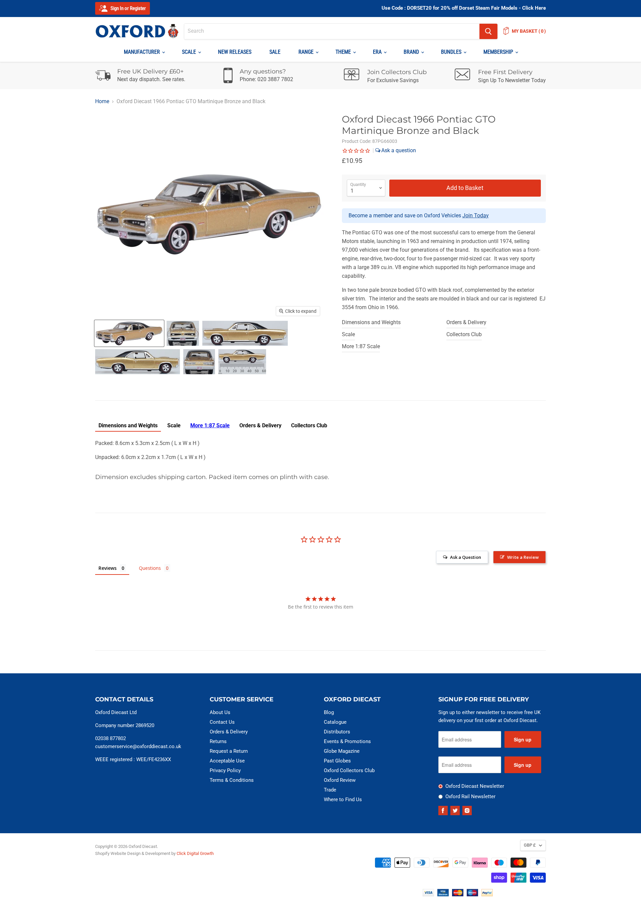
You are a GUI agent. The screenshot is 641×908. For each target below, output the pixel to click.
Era (378, 52)
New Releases (234, 52)
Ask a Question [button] (465, 557)
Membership (498, 52)
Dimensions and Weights (371, 322)
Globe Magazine (342, 751)
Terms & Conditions (232, 780)
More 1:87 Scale (361, 346)
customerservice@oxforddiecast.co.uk (138, 746)
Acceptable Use (227, 761)
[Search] (488, 31)
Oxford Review (340, 780)
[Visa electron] (443, 894)
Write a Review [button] (523, 557)
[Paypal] (487, 894)
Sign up (522, 739)
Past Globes (337, 761)
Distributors (337, 732)
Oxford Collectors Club (349, 770)
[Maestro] (472, 894)
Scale (189, 52)
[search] (331, 31)
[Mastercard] (457, 894)
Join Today (475, 215)
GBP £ (530, 845)
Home (102, 101)
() (529, 31)
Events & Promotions (347, 741)
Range (306, 52)
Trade (330, 790)
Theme (344, 52)
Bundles (452, 52)
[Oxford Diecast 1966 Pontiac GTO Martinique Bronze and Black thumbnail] (129, 333)
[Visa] (428, 894)
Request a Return (229, 751)
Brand (412, 52)
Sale (274, 52)
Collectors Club (464, 334)
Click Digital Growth (195, 853)
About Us (220, 712)
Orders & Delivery (466, 322)
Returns (218, 741)
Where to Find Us (343, 800)
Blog (329, 712)
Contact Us (222, 722)
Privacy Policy (225, 770)
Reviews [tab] (107, 568)
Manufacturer (142, 52)
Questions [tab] (150, 568)
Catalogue (335, 722)
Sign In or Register (128, 8)
